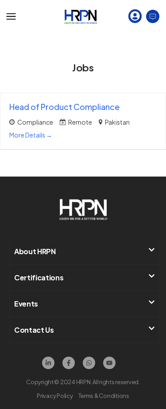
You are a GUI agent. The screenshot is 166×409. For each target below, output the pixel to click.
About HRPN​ (35, 251)
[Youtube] (109, 363)
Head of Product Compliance (64, 107)
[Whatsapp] (89, 363)
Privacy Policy (55, 395)
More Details (27, 135)
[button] (84, 251)
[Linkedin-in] (48, 363)
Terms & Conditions (103, 395)
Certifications (39, 277)
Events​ (26, 303)
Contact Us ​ (34, 329)
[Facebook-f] (68, 363)
